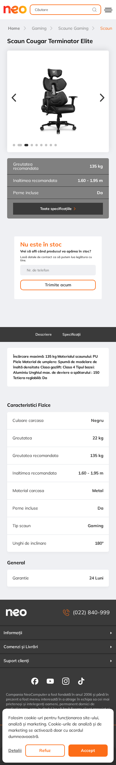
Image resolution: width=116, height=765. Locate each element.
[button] (14, 145)
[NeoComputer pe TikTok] (81, 681)
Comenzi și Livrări (21, 647)
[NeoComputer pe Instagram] (65, 681)
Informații (13, 633)
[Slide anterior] (14, 98)
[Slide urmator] (102, 98)
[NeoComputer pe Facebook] (34, 681)
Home (14, 28)
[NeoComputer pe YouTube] (50, 681)
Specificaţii (71, 334)
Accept (88, 750)
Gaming (39, 28)
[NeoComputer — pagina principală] (16, 613)
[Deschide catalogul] (108, 10)
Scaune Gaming (73, 28)
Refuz (45, 750)
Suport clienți (16, 661)
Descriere (43, 334)
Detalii (15, 750)
